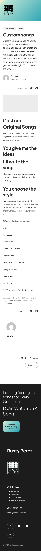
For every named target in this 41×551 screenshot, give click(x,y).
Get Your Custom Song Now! (11, 426)
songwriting (27, 300)
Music (21, 29)
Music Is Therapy (29, 358)
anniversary (7, 298)
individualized (15, 300)
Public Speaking (18, 500)
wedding (8, 303)
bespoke (16, 298)
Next (30, 365)
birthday (25, 298)
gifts (6, 300)
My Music (15, 494)
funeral (33, 298)
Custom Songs (9, 29)
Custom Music (17, 497)
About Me (15, 491)
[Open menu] (37, 10)
